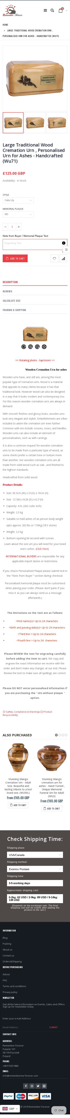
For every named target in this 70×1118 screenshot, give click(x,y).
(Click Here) (42, 548)
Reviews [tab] (7, 291)
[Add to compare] (63, 258)
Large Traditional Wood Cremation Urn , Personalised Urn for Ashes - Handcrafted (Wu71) (34, 153)
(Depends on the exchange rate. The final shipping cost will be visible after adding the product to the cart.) (35, 908)
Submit (53, 1027)
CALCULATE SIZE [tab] (11, 300)
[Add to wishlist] (54, 258)
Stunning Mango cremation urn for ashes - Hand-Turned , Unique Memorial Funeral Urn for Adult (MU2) (52, 787)
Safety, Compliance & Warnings (22, 711)
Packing (7, 943)
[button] (56, 735)
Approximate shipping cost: (23, 890)
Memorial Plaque (13, 208)
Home (5, 24)
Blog (5, 937)
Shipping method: (17, 862)
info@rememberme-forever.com (20, 1075)
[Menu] (45, 10)
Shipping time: (15, 876)
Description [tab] (10, 282)
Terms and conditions (14, 986)
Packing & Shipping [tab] (14, 310)
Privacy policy (10, 992)
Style (6, 194)
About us (7, 949)
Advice (6, 974)
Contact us (8, 955)
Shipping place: (16, 848)
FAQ (5, 980)
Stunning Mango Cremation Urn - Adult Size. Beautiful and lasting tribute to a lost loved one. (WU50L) (18, 785)
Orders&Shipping (12, 961)
